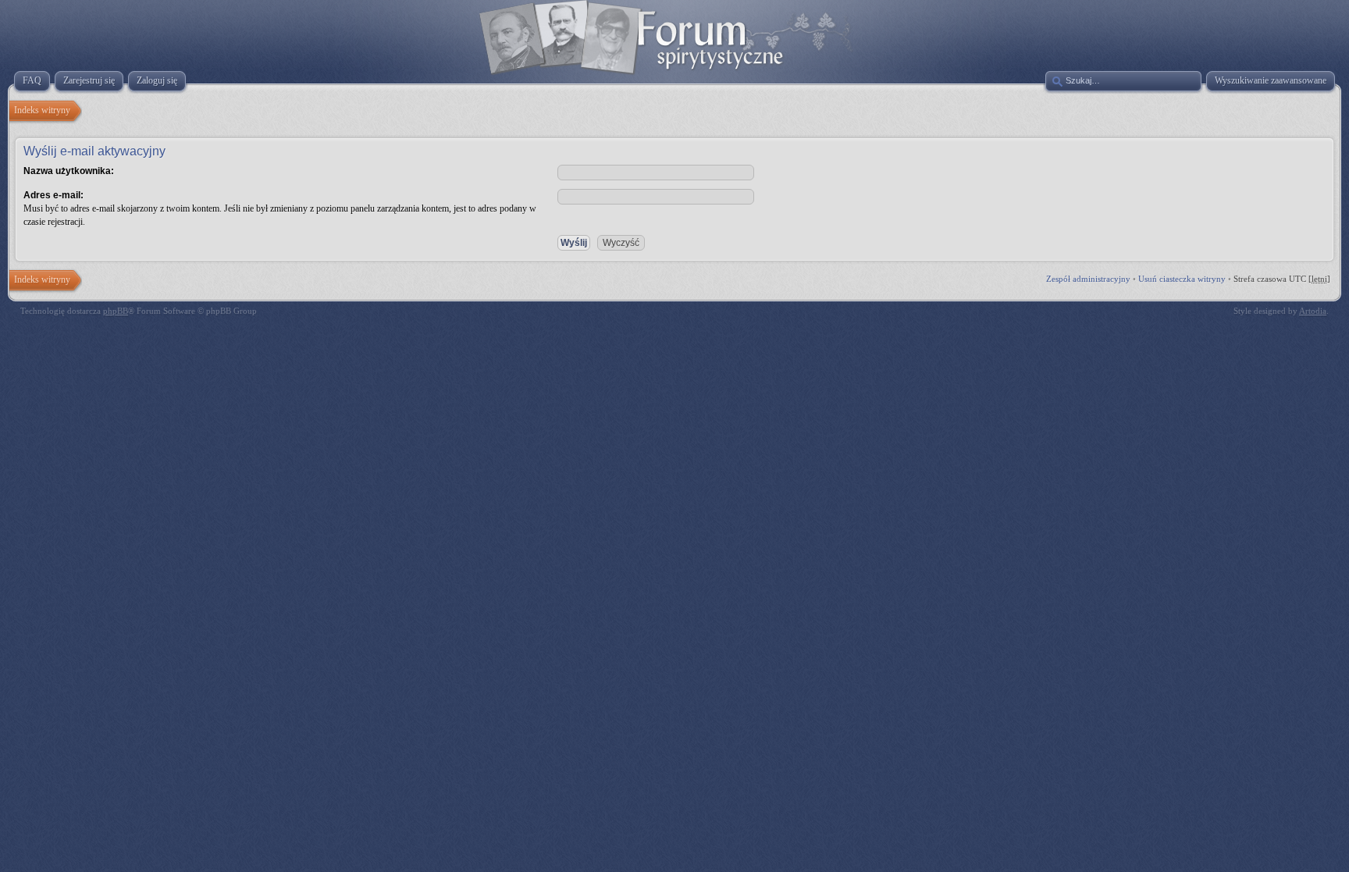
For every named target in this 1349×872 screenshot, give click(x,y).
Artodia (1312, 310)
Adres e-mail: (53, 195)
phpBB (115, 310)
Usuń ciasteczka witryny (1182, 278)
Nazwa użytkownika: (68, 171)
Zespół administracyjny (1088, 278)
